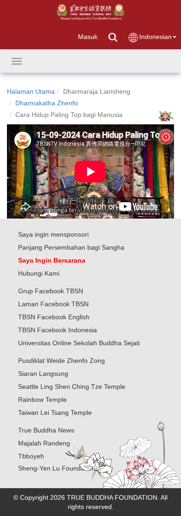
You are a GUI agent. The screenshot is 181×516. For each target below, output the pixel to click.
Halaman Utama (31, 91)
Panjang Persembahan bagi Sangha (71, 247)
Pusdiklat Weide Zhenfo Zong (61, 360)
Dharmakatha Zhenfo (46, 103)
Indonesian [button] (155, 36)
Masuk (87, 36)
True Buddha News (46, 430)
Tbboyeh (31, 456)
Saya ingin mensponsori (53, 234)
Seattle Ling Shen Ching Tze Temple (71, 386)
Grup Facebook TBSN (50, 291)
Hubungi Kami (38, 273)
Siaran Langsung (43, 373)
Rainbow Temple (42, 399)
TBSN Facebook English (54, 317)
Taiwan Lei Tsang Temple (55, 412)
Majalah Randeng (44, 443)
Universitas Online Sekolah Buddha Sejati (79, 343)
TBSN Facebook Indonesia (57, 330)
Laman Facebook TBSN (53, 304)
